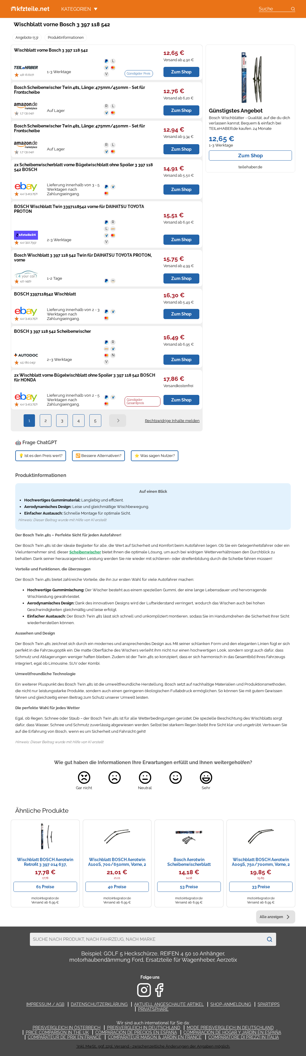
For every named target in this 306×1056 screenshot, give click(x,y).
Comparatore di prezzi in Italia (243, 1037)
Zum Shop (250, 155)
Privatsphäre (153, 1009)
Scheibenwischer (85, 552)
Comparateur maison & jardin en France (155, 1037)
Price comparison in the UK (57, 1032)
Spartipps (269, 1004)
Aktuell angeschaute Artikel (169, 1004)
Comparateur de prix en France (64, 1037)
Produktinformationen (66, 38)
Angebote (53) (27, 38)
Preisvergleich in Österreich (66, 1027)
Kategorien (76, 9)
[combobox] (146, 939)
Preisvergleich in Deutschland (143, 1027)
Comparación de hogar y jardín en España (232, 1032)
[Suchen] (269, 939)
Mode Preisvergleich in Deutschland (230, 1027)
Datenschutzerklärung (99, 1004)
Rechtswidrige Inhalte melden (172, 420)
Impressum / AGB (45, 1004)
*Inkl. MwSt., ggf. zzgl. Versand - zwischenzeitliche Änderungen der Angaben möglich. (153, 1046)
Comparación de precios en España (136, 1032)
